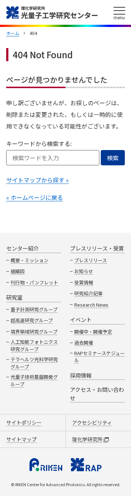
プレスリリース (90, 260)
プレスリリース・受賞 (97, 248)
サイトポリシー (24, 422)
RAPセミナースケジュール (99, 357)
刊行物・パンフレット (34, 282)
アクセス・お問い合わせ (97, 394)
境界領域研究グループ (34, 331)
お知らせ (83, 271)
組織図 (18, 271)
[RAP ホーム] (86, 464)
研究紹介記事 (88, 293)
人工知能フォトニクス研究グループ (34, 345)
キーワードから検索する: (39, 143)
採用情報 (81, 375)
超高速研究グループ (32, 320)
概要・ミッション (29, 260)
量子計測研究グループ (34, 309)
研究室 (14, 297)
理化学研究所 (87, 439)
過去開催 (83, 342)
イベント (81, 319)
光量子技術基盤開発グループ (34, 380)
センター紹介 (22, 248)
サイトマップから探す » (37, 180)
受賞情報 (83, 282)
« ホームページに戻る (34, 197)
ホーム (12, 33)
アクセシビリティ (92, 422)
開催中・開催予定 (93, 331)
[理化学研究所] (45, 464)
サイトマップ (21, 439)
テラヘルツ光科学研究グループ (34, 363)
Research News (91, 304)
